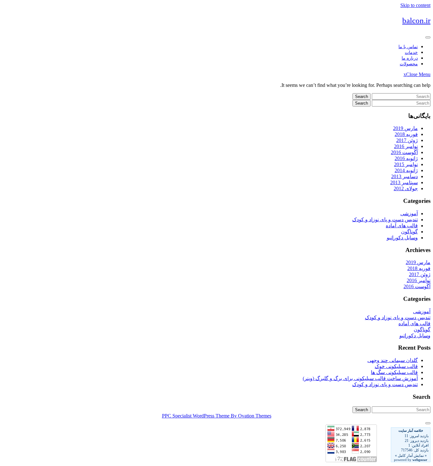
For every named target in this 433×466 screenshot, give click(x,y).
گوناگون (409, 231)
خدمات (411, 52)
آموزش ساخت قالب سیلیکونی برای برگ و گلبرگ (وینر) (360, 378)
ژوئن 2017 (407, 140)
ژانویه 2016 (406, 158)
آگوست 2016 (404, 152)
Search (361, 96)
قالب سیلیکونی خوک (396, 366)
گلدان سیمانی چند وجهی (392, 360)
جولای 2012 (406, 188)
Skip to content (415, 5)
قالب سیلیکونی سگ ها (394, 372)
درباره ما (410, 58)
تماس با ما (408, 46)
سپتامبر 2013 (404, 182)
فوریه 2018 (406, 134)
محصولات (409, 63)
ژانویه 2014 (406, 170)
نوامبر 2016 (406, 146)
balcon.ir (416, 20)
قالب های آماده (402, 225)
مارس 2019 (405, 128)
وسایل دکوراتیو (402, 237)
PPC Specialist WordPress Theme (216, 415)
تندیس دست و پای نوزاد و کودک (385, 219)
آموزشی (409, 213)
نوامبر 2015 (406, 164)
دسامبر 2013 (404, 176)
